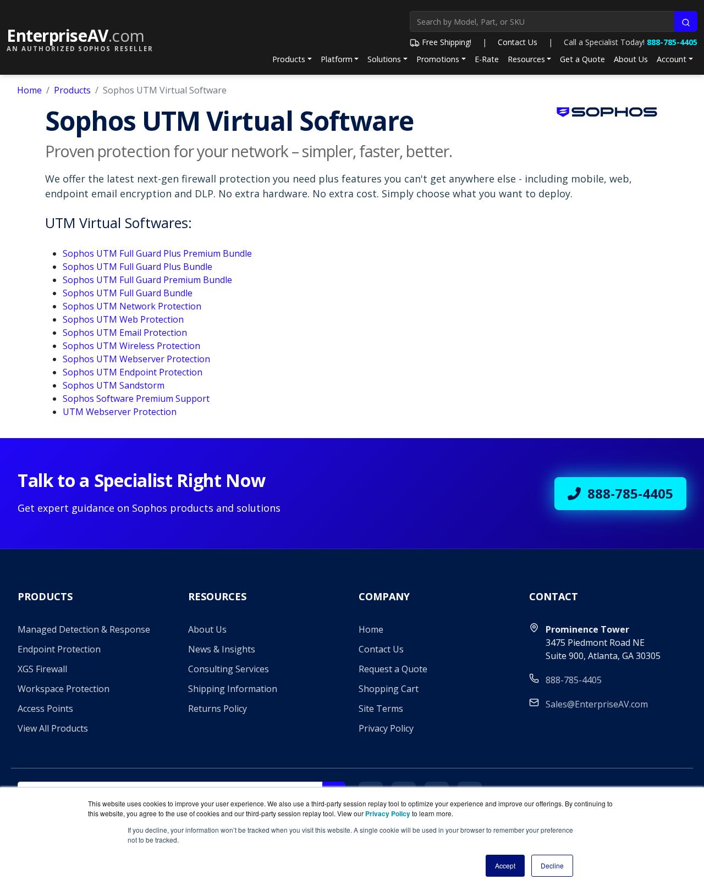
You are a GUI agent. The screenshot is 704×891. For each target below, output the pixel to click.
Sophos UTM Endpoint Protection (132, 372)
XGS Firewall (42, 669)
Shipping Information (232, 689)
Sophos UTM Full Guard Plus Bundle (137, 267)
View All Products (53, 728)
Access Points (45, 708)
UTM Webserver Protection (120, 412)
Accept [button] (505, 865)
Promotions (437, 59)
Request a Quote (393, 669)
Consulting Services (228, 669)
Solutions (384, 59)
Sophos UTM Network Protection (132, 306)
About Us (631, 59)
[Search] (685, 21)
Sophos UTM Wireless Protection (131, 346)
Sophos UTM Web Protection (123, 319)
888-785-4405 (672, 42)
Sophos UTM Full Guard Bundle (128, 293)
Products (288, 59)
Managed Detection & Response (84, 629)
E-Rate (487, 59)
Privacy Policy (386, 728)
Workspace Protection (63, 689)
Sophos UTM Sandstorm (113, 385)
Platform (337, 59)
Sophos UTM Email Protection (125, 332)
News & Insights (221, 649)
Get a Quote (582, 59)
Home (29, 90)
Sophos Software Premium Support (136, 398)
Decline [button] (552, 865)
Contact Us (517, 42)
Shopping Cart (389, 689)
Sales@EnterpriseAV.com (597, 704)
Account (671, 59)
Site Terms (381, 708)
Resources (526, 59)
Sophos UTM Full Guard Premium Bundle (147, 280)
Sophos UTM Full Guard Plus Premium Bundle (157, 253)
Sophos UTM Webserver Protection (136, 359)
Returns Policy (217, 708)
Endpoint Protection (59, 649)
